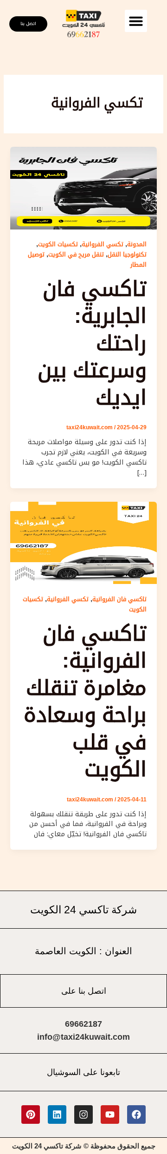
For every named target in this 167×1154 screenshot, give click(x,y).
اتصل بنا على (83, 991)
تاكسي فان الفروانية (119, 599)
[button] (136, 21)
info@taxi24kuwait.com (83, 1037)
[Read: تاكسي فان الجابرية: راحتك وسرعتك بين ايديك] (83, 187)
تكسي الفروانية (102, 244)
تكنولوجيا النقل (127, 254)
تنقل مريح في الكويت (76, 254)
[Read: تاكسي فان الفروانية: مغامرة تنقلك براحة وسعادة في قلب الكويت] (83, 542)
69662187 (83, 1024)
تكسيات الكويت (58, 244)
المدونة (137, 244)
